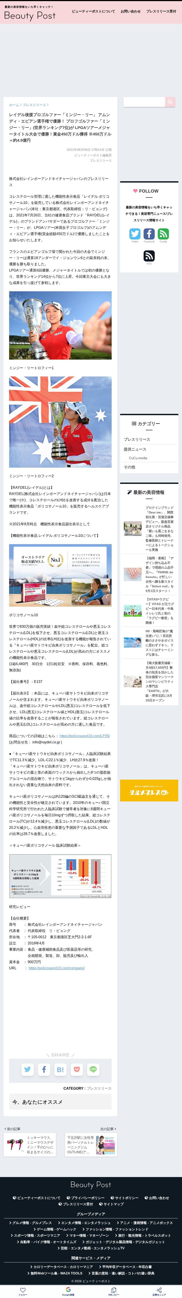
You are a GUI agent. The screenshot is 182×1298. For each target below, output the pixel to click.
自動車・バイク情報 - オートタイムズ (48, 1242)
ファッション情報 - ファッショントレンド (117, 1229)
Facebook (149, 241)
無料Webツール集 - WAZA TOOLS (56, 1273)
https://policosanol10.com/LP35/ (85, 736)
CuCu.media (138, 458)
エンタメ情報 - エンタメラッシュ (86, 1223)
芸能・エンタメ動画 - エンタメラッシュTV (93, 1248)
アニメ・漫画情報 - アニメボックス (146, 1223)
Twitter (134, 241)
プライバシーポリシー (88, 1198)
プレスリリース (99, 1088)
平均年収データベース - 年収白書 (127, 1267)
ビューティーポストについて (93, 11)
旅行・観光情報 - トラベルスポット (144, 1235)
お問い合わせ (131, 11)
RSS (149, 263)
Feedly (163, 241)
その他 (129, 467)
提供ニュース (135, 449)
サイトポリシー (126, 1198)
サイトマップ (114, 1204)
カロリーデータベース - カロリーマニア (63, 1267)
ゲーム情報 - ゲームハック (56, 1229)
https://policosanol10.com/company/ (57, 968)
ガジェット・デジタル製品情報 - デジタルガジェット (125, 1242)
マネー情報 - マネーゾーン (89, 1235)
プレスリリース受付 (161, 11)
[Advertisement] (91, 58)
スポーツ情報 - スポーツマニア (37, 1235)
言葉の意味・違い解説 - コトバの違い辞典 (123, 1273)
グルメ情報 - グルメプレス (32, 1223)
